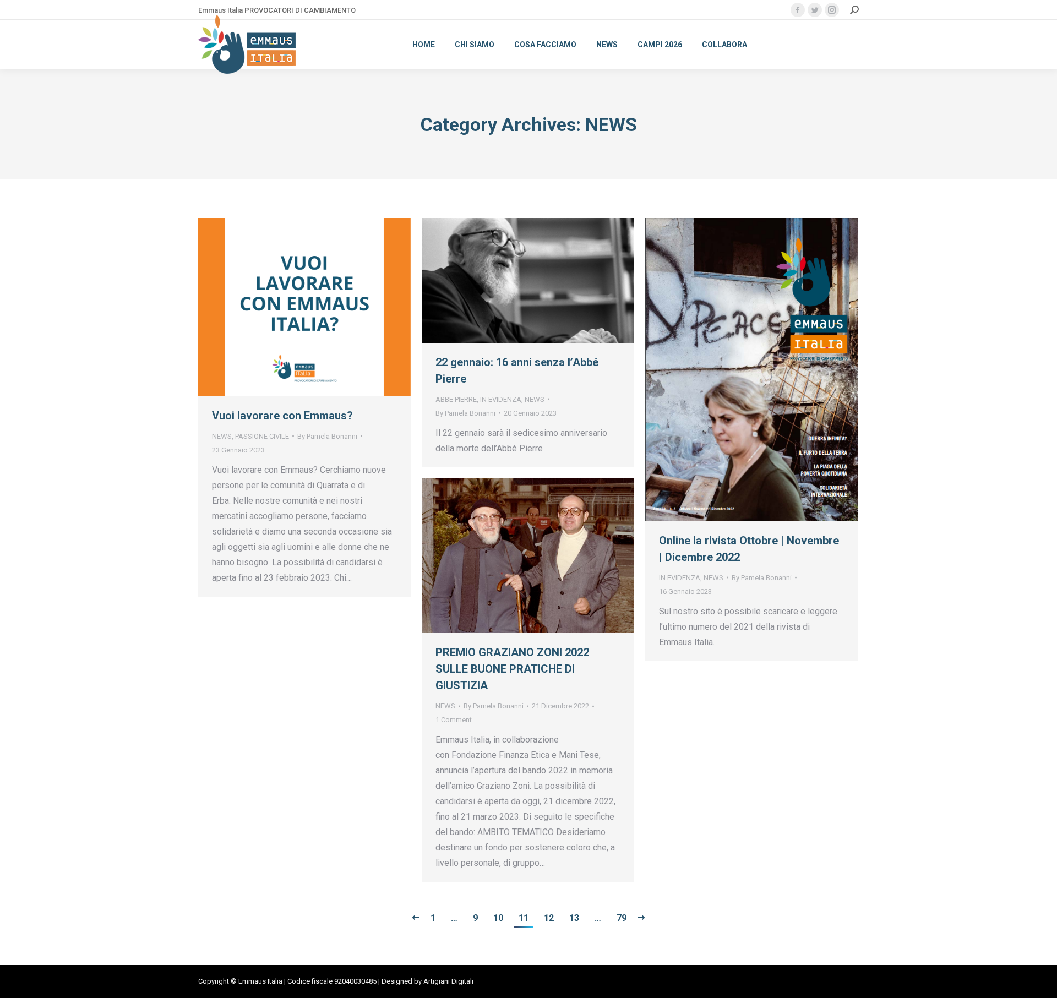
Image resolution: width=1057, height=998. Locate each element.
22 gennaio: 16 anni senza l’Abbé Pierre (516, 370)
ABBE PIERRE (456, 399)
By (327, 436)
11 (523, 918)
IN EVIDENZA (500, 399)
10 (498, 918)
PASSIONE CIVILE (262, 436)
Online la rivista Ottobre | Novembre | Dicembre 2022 (749, 549)
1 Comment (453, 720)
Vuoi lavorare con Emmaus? (282, 415)
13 (574, 918)
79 (621, 918)
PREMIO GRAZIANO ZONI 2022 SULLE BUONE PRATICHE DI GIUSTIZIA (512, 669)
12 (549, 918)
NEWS (222, 436)
